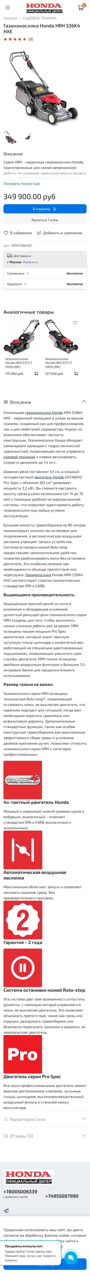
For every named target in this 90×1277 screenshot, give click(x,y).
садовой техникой (19, 456)
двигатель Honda (49, 477)
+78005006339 (20, 1191)
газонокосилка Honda (44, 412)
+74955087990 (61, 1196)
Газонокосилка (38, 574)
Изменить (30, 262)
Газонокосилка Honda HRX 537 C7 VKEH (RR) (58, 363)
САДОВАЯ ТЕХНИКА (40, 18)
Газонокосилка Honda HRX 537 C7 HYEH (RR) (18, 363)
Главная (10, 18)
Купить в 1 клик (45, 220)
